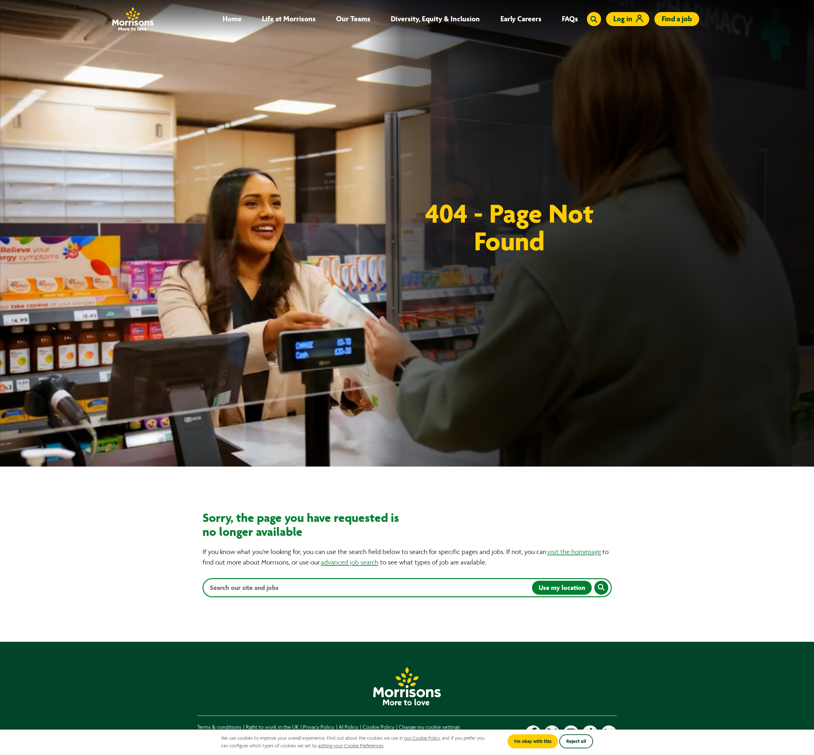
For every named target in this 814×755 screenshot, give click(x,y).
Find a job (677, 19)
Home (232, 19)
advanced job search (349, 562)
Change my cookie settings (429, 727)
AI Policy (348, 727)
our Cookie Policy (422, 738)
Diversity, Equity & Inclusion (435, 19)
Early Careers (521, 19)
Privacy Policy (318, 727)
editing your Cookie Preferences (350, 746)
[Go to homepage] (133, 19)
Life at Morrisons (289, 19)
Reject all (576, 741)
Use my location (562, 587)
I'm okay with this (532, 741)
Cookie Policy (378, 727)
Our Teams (353, 19)
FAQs (570, 19)
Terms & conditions (219, 727)
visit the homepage (574, 552)
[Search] (601, 588)
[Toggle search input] (594, 19)
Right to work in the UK (272, 727)
